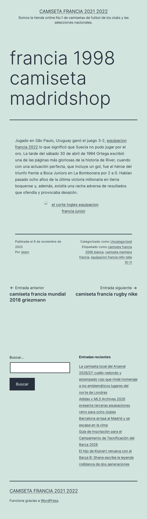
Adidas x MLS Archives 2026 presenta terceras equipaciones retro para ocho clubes (104, 405)
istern (25, 252)
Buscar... (17, 357)
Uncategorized (121, 241)
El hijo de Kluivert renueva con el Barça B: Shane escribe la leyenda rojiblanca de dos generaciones (106, 457)
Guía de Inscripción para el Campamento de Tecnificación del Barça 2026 (106, 438)
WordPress (49, 501)
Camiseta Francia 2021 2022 (73, 11)
